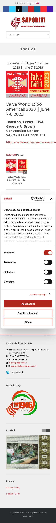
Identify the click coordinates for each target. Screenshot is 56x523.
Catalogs (19, 3)
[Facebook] (6, 9)
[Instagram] (25, 9)
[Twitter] (12, 9)
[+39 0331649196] (50, 9)
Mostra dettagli (38, 294)
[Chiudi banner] (51, 199)
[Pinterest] (31, 9)
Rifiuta (28, 322)
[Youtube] (43, 9)
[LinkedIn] (37, 9)
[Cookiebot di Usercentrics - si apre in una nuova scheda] (32, 199)
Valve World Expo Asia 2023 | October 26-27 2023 (17, 180)
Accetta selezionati (28, 313)
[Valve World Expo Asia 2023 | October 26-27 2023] (16, 166)
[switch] (48, 262)
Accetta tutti (28, 303)
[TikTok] (19, 9)
